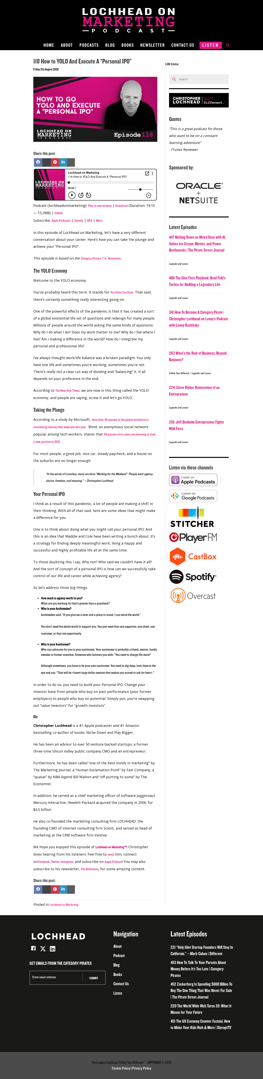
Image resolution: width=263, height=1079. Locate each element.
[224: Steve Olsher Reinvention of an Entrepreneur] (199, 397)
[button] (33, 949)
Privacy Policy (141, 1068)
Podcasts (89, 45)
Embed (58, 213)
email (111, 855)
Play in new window (99, 206)
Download (121, 206)
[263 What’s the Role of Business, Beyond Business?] (199, 362)
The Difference (89, 869)
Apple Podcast (113, 862)
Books (127, 45)
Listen (210, 45)
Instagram (66, 862)
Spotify (78, 221)
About (67, 45)
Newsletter (152, 45)
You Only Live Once (121, 292)
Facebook (44, 862)
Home (49, 45)
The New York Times (67, 391)
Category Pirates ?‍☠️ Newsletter (101, 258)
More (99, 221)
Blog (110, 45)
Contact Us (182, 45)
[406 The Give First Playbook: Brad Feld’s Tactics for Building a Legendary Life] (199, 287)
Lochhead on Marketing (63, 905)
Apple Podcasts (61, 221)
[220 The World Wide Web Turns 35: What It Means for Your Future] (202, 1009)
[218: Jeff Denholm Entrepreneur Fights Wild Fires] (199, 431)
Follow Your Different (179, 373)
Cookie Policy (121, 1068)
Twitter (55, 862)
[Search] (226, 45)
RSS (89, 221)
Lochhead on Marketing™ (110, 847)
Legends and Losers (178, 264)
